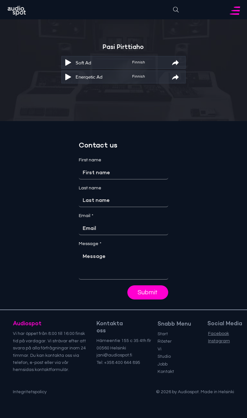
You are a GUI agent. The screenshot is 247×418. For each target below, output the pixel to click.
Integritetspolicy (30, 392)
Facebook (218, 333)
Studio (164, 356)
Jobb (163, 364)
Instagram (219, 341)
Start (163, 334)
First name (90, 160)
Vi (159, 349)
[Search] (176, 9)
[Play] (68, 62)
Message (90, 244)
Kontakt (166, 371)
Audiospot (27, 323)
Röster (165, 341)
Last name (90, 188)
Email (86, 216)
